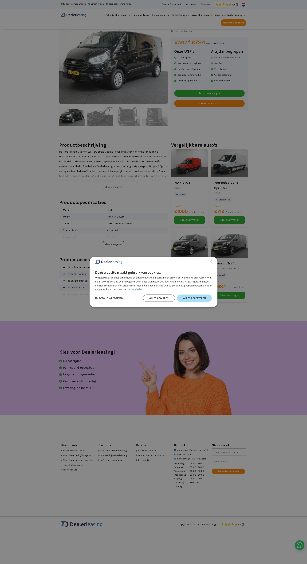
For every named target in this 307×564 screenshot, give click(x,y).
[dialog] (153, 282)
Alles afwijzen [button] (159, 298)
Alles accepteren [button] (194, 298)
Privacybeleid (135, 289)
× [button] (210, 261)
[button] (109, 298)
